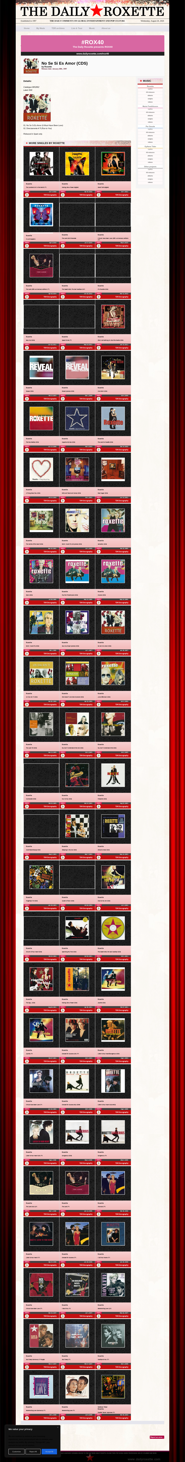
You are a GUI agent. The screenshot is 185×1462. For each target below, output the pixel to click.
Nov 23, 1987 (52, 1313)
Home (27, 28)
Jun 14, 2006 (52, 446)
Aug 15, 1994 (124, 803)
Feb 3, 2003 (88, 446)
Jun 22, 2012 (88, 293)
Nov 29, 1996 (52, 701)
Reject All (33, 1452)
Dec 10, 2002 (124, 446)
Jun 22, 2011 (52, 344)
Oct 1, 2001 (88, 497)
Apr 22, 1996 (88, 701)
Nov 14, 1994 (88, 803)
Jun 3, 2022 (53, 192)
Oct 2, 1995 (88, 752)
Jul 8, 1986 (88, 1415)
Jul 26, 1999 (53, 599)
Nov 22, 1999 (124, 548)
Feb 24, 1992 (53, 956)
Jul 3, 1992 (124, 905)
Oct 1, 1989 (88, 1109)
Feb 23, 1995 (53, 803)
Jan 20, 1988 (124, 1262)
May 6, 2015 (124, 243)
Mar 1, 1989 (53, 1211)
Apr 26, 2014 (53, 293)
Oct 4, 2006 (124, 395)
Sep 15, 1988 (52, 1262)
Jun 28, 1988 (88, 1262)
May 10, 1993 (124, 854)
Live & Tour (76, 28)
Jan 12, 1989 (88, 1211)
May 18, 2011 (88, 344)
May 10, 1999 (88, 599)
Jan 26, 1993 (52, 905)
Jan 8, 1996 (124, 701)
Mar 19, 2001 (52, 548)
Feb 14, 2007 (53, 395)
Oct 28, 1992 (88, 905)
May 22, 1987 (124, 1313)
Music (92, 28)
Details (27, 191)
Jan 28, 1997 (124, 650)
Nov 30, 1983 (124, 1415)
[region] (32, 1441)
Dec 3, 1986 (124, 1364)
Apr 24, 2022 (88, 192)
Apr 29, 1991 (88, 1007)
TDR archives (58, 28)
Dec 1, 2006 (88, 395)
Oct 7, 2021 (124, 192)
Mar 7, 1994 (88, 854)
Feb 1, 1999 (53, 650)
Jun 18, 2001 (124, 497)
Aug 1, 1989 (124, 1109)
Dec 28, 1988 (124, 1211)
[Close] (57, 1427)
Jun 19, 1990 (52, 1109)
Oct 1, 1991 (124, 956)
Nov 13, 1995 (52, 752)
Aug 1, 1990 (124, 1058)
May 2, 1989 (88, 1160)
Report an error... (157, 1437)
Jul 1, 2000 (88, 548)
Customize (16, 1452)
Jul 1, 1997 (88, 650)
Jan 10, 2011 (124, 344)
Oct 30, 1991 (88, 956)
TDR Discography (50, 195)
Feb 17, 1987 (53, 1364)
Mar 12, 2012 (124, 293)
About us (106, 28)
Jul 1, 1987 (88, 1313)
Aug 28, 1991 (52, 1007)
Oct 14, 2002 (53, 497)
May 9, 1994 (53, 854)
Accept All (49, 1452)
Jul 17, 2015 (88, 243)
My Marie (40, 28)
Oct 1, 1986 (53, 1415)
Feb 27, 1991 (124, 1007)
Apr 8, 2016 (53, 243)
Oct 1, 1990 (88, 1058)
